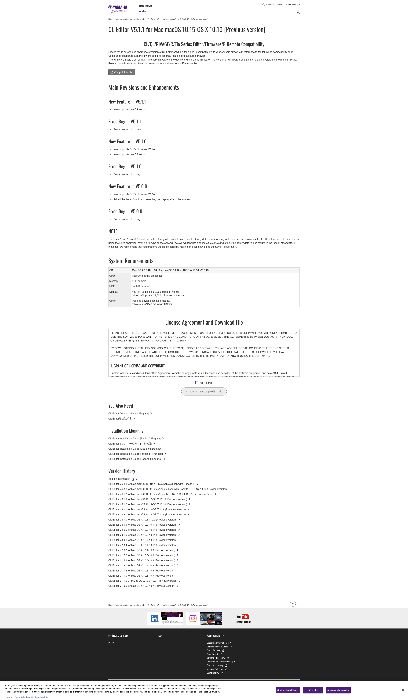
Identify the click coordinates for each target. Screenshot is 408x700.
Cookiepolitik (41, 696)
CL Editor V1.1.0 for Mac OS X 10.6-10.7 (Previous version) (141, 575)
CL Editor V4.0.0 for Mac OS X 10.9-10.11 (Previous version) (142, 529)
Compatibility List (123, 72)
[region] (204, 690)
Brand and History (215, 665)
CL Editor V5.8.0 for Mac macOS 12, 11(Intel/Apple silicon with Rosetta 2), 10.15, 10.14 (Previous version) (168, 489)
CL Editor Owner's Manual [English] (128, 413)
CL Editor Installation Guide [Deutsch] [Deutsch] (135, 448)
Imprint (9, 696)
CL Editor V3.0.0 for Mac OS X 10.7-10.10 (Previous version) (142, 540)
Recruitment (212, 654)
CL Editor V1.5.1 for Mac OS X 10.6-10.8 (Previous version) (141, 560)
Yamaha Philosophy (216, 657)
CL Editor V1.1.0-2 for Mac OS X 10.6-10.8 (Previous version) (142, 580)
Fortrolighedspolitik (24, 696)
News (160, 635)
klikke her (156, 691)
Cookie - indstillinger (288, 690)
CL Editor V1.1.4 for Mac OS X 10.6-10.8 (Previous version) (141, 570)
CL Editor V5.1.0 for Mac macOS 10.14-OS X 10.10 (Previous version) (147, 504)
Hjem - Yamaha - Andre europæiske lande (126, 19)
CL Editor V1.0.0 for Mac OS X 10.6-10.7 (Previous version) (141, 586)
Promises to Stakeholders (219, 661)
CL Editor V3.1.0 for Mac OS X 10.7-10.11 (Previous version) (142, 535)
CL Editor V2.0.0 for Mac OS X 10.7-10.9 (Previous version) (141, 550)
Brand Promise (213, 650)
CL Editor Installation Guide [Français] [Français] (135, 454)
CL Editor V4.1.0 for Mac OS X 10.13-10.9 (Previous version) (142, 519)
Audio (142, 11)
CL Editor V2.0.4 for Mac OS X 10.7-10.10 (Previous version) (142, 545)
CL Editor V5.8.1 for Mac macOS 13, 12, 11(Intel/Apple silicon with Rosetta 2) (151, 484)
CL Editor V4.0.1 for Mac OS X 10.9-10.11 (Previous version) (142, 524)
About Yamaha (213, 635)
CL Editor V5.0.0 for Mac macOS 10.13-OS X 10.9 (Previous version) (147, 509)
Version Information (119, 479)
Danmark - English (274, 4)
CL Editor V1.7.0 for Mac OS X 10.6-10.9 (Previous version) (141, 555)
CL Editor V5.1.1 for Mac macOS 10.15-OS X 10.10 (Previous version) (147, 499)
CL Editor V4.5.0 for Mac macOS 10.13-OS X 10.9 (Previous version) (147, 514)
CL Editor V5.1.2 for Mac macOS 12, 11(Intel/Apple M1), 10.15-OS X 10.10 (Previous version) (160, 494)
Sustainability (213, 672)
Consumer (291, 4)
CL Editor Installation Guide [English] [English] (134, 438)
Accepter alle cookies (338, 690)
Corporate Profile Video (217, 646)
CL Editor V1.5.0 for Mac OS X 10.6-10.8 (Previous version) (141, 565)
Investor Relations (215, 669)
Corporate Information (217, 642)
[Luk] (402, 689)
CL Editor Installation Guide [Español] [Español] (135, 459)
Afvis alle (313, 690)
